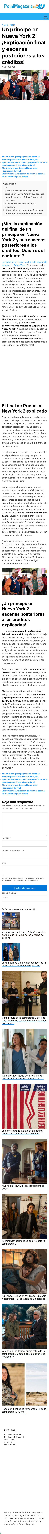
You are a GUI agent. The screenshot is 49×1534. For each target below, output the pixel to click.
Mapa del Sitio (10, 1444)
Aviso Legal (9, 1439)
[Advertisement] (24, 127)
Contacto (8, 1442)
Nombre (6, 838)
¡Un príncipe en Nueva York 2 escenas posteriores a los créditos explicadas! (24, 212)
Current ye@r (9, 893)
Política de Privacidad (14, 1437)
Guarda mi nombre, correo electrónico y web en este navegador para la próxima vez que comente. (23, 879)
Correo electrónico (13, 850)
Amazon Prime (8, 25)
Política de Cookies (12, 1434)
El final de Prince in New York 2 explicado (20, 205)
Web (4, 863)
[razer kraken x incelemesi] (24, 1533)
